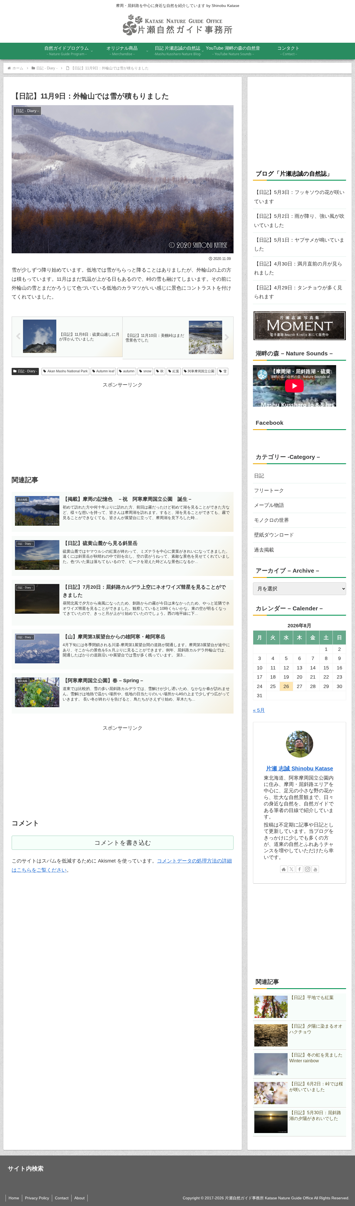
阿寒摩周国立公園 (201, 371)
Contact (62, 1198)
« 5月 (259, 710)
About (79, 1198)
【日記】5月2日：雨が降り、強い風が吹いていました (299, 220)
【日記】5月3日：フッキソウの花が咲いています (299, 196)
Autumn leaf (105, 371)
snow (147, 371)
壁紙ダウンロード (274, 535)
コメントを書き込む (122, 842)
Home (14, 1198)
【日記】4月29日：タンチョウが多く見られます (298, 292)
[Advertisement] (123, 428)
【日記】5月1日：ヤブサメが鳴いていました (299, 244)
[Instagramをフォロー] (307, 869)
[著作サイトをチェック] (283, 869)
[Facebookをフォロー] (299, 869)
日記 (259, 476)
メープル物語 (269, 505)
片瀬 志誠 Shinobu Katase (299, 768)
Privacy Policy (37, 1198)
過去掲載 (264, 550)
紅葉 (176, 371)
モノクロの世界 (271, 520)
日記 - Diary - (27, 371)
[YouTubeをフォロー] (315, 869)
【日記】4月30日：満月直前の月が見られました (298, 268)
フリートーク (269, 490)
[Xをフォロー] (291, 869)
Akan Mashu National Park (67, 371)
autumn (129, 371)
